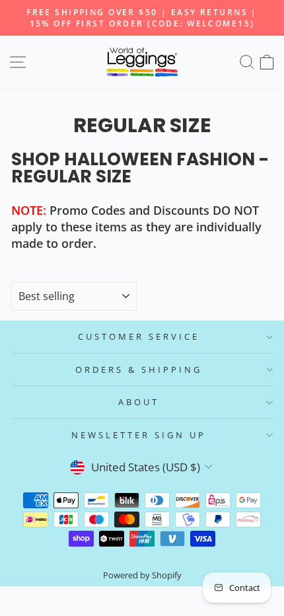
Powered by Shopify (142, 575)
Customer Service (138, 336)
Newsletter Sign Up (138, 435)
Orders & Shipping (138, 369)
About (138, 402)
